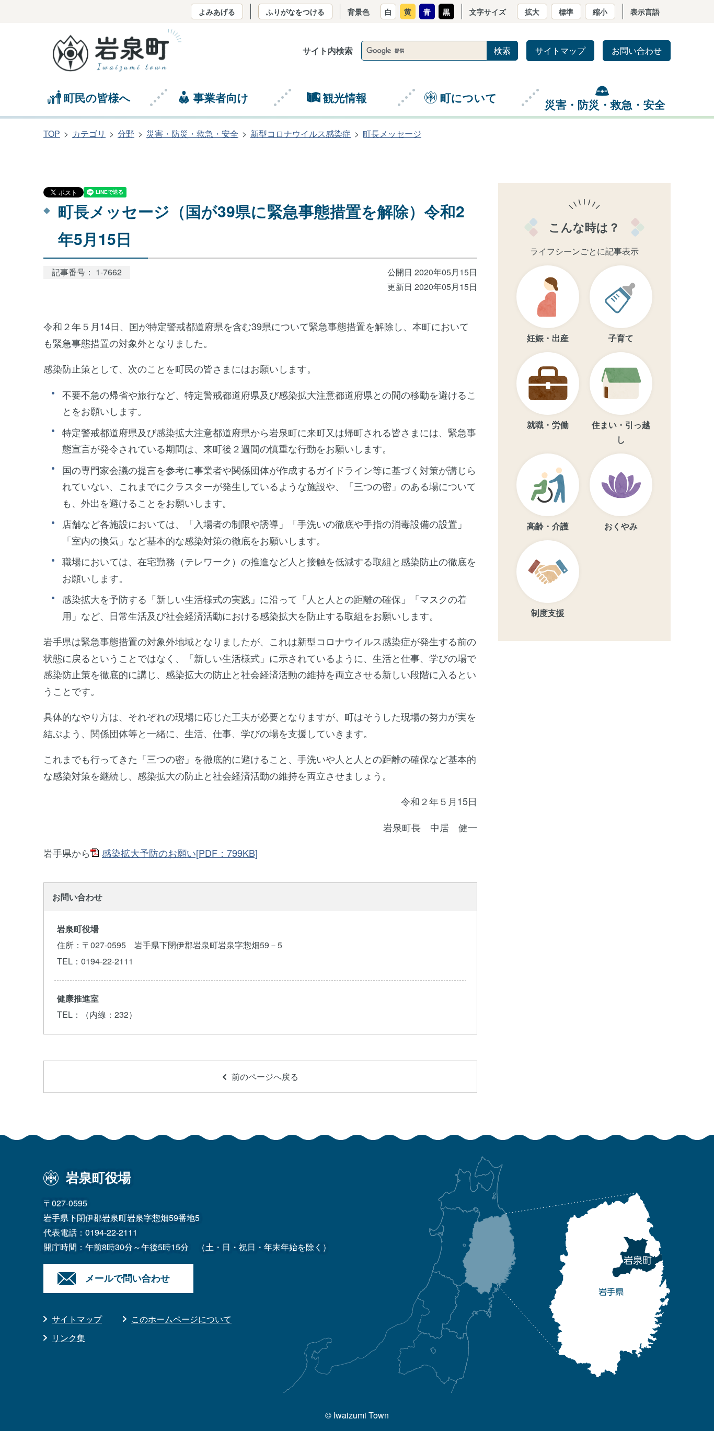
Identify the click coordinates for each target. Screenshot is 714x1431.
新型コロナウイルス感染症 (300, 133)
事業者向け (221, 97)
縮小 (600, 11)
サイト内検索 (328, 50)
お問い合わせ (637, 50)
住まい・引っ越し (621, 431)
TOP (51, 133)
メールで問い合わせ (127, 1278)
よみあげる (217, 11)
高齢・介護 (548, 526)
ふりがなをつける (295, 11)
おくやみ (621, 526)
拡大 (532, 11)
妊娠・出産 (548, 338)
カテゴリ (89, 133)
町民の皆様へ (97, 97)
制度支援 (548, 613)
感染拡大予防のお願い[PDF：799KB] (180, 852)
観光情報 (345, 97)
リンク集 (68, 1338)
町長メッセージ (392, 133)
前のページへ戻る (265, 1077)
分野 (126, 133)
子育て (621, 338)
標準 (566, 11)
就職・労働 (548, 424)
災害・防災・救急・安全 (605, 104)
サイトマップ (560, 50)
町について (468, 97)
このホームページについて (181, 1319)
